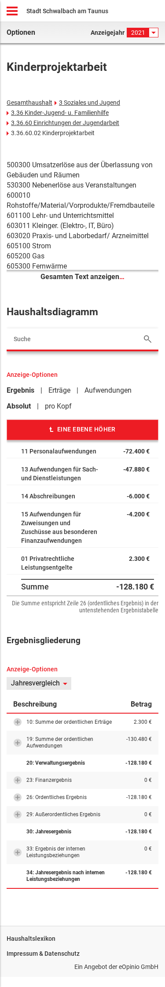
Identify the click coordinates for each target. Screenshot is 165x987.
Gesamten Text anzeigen (82, 277)
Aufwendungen (108, 390)
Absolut (19, 406)
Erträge (59, 390)
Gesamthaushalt (29, 102)
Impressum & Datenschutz (43, 953)
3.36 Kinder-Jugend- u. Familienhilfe (60, 112)
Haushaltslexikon (31, 938)
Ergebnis (20, 390)
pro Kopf (58, 406)
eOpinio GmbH (138, 966)
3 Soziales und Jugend (89, 102)
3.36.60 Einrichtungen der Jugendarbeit (65, 122)
